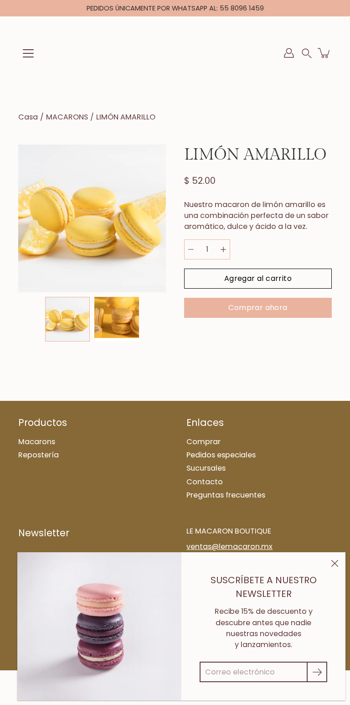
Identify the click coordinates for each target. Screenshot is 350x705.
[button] (307, 53)
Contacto (204, 482)
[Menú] (28, 53)
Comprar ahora (257, 307)
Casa (28, 117)
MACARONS (67, 117)
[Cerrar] (334, 563)
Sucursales (206, 468)
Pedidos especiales (221, 455)
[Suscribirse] (317, 672)
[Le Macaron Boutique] (175, 53)
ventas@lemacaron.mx (229, 546)
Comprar (203, 441)
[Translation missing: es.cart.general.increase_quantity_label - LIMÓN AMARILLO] (223, 249)
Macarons (36, 441)
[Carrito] (324, 53)
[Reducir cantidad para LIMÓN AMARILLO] (191, 249)
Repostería (38, 455)
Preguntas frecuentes (225, 495)
